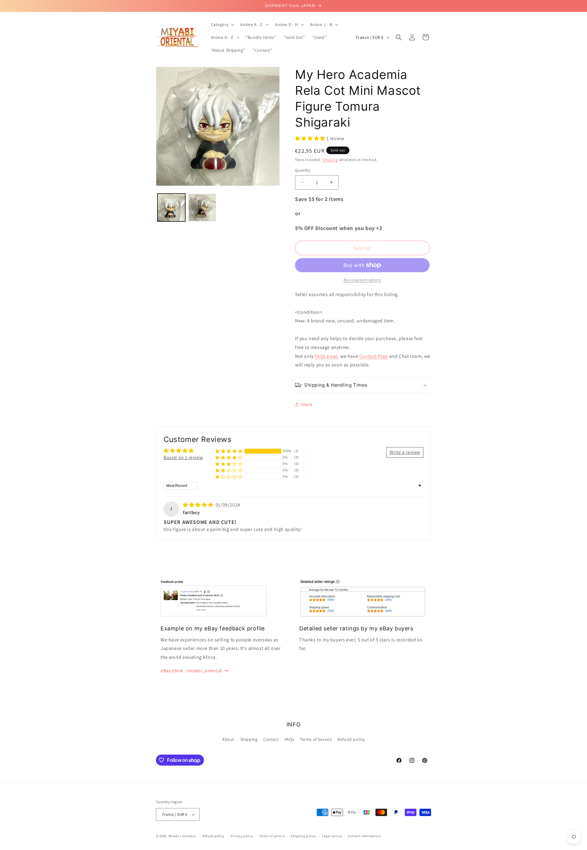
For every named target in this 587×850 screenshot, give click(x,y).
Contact (271, 739)
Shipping (330, 159)
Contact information (364, 836)
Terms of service (272, 836)
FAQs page (326, 356)
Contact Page (373, 356)
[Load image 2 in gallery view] (202, 207)
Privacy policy (242, 836)
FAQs (289, 739)
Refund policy (351, 739)
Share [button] (306, 404)
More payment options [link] (362, 279)
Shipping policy (303, 836)
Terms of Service (316, 739)
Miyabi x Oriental (182, 836)
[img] (198, 505)
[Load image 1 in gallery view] (171, 207)
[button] (222, 24)
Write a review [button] (404, 452)
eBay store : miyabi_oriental (191, 670)
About (228, 739)
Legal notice (331, 836)
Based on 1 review (183, 457)
